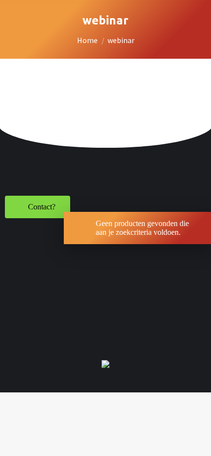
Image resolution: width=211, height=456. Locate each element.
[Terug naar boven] (196, 441)
